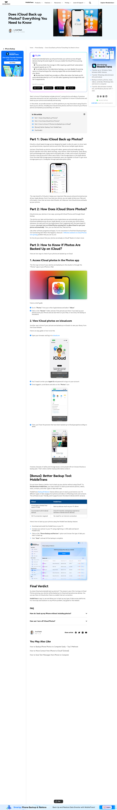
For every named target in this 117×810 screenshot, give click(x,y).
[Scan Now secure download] (103, 96)
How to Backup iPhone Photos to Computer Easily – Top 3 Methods (54, 647)
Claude (71, 88)
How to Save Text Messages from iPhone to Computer (49, 655)
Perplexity (49, 88)
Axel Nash (18, 30)
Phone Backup (39, 47)
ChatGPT (38, 88)
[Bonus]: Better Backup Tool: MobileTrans (48, 127)
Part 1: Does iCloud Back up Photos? (46, 118)
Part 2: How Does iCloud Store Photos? (47, 121)
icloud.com (56, 335)
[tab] (13, 49)
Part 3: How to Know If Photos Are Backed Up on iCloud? (53, 124)
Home (31, 47)
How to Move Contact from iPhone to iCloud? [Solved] (49, 651)
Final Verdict (38, 130)
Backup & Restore (44, 492)
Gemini (60, 88)
